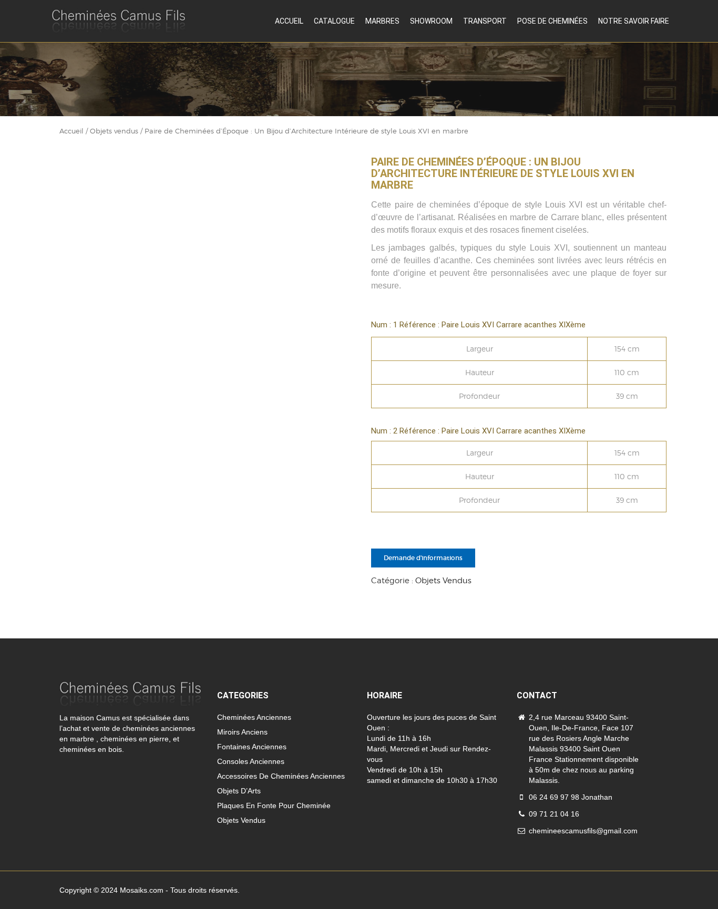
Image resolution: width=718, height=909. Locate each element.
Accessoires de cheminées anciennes (281, 776)
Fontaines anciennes (251, 746)
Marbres (382, 21)
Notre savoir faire (633, 21)
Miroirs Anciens (242, 732)
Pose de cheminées (552, 21)
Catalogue (334, 21)
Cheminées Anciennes (254, 717)
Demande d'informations (423, 558)
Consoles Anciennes (250, 761)
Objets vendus (114, 131)
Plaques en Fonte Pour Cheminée (274, 805)
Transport (485, 21)
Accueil (289, 21)
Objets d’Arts (239, 791)
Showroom (431, 21)
